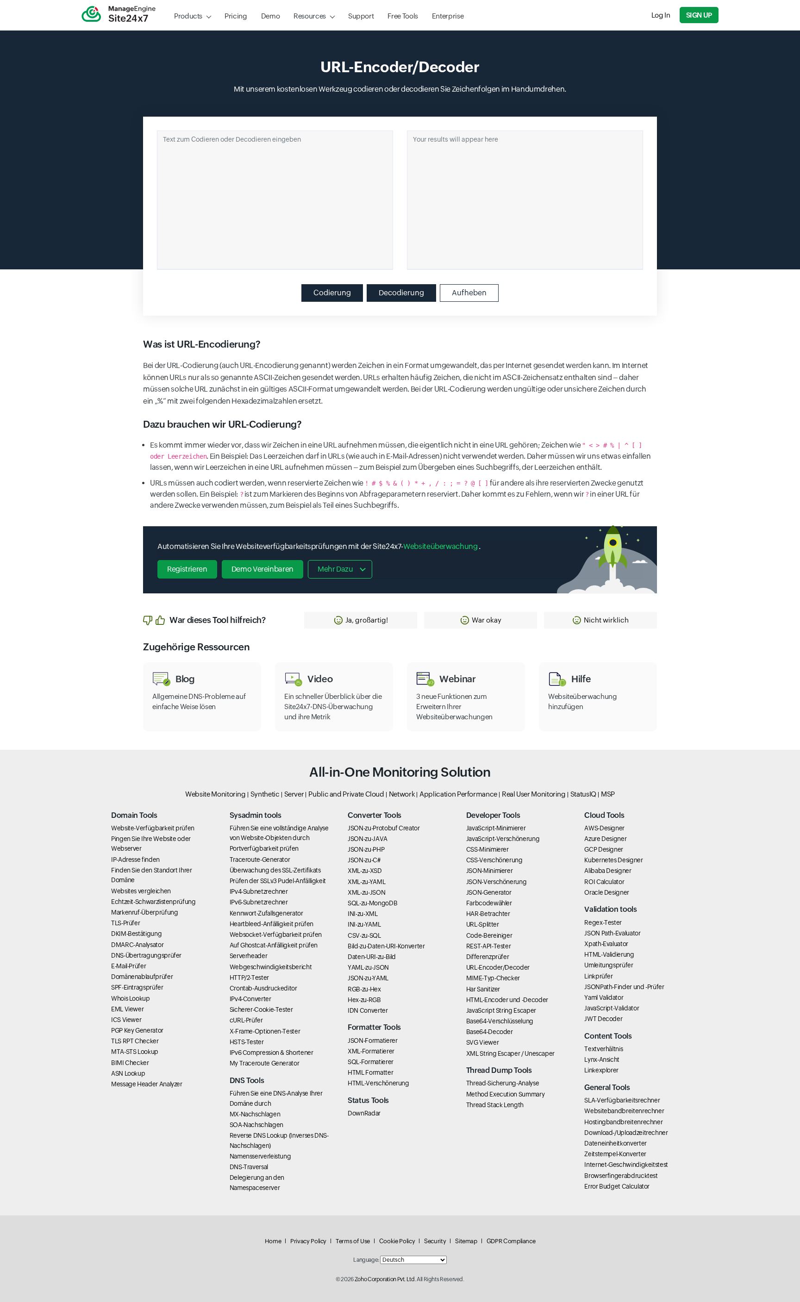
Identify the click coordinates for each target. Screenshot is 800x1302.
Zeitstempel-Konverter (615, 1154)
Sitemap (466, 1241)
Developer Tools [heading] (493, 815)
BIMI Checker (130, 1062)
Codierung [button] (332, 292)
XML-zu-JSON (366, 892)
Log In (660, 15)
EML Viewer (127, 1009)
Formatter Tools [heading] (374, 1027)
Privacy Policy (308, 1241)
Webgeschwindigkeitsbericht (271, 967)
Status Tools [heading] (368, 1100)
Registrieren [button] (187, 569)
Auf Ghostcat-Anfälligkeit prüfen (274, 945)
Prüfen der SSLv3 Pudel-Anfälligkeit (278, 881)
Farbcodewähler (489, 903)
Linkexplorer (601, 1070)
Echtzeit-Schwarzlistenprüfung (153, 901)
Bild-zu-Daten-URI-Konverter (386, 946)
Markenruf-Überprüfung (144, 912)
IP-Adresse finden (135, 859)
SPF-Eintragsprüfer (137, 987)
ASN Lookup (128, 1073)
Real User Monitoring (534, 794)
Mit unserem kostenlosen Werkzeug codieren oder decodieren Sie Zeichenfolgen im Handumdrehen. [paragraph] (400, 89)
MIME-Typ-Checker (493, 978)
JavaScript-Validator (611, 1008)
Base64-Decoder (489, 1031)
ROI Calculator (604, 881)
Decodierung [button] (401, 292)
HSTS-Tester (247, 1042)
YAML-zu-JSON (368, 967)
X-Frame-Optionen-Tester (265, 1031)
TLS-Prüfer (125, 923)
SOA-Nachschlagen (256, 1124)
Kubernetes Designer (613, 860)
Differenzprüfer (487, 956)
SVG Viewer (482, 1042)
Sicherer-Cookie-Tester (261, 1009)
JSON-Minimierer (489, 870)
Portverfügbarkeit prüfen (264, 848)
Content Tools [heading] (607, 1036)
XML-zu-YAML (366, 881)
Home (273, 1241)
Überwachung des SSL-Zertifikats (275, 870)
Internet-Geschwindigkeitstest (626, 1164)
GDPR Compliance (511, 1241)
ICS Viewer (126, 1019)
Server (294, 794)
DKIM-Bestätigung (136, 933)
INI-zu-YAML (364, 924)
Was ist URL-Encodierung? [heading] (201, 344)
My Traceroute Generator (265, 1063)
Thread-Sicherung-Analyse (502, 1083)
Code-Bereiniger (489, 935)
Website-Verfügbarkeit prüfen (152, 828)
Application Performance (458, 794)
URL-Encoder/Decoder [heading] (399, 66)
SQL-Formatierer (371, 1061)
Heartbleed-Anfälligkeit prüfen (271, 924)
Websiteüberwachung (441, 546)
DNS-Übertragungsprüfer (146, 955)
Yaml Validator (603, 997)
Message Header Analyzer (146, 1084)
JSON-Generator (489, 892)
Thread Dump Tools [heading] (499, 1070)
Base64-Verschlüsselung (499, 1021)
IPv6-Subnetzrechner (259, 902)
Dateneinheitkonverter (615, 1143)
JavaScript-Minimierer (495, 828)
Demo (270, 16)
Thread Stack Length (495, 1105)
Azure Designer (605, 838)
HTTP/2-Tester (249, 977)
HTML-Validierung (609, 954)
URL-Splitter (482, 924)
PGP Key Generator (137, 1030)
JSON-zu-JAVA (368, 838)
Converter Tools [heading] (374, 815)
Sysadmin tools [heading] (255, 815)
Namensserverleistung (260, 1156)
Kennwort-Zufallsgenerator (266, 913)
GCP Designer (603, 849)
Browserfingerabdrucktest (620, 1175)
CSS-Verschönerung (494, 860)
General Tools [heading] (607, 1087)
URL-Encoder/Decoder (498, 967)
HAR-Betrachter (488, 913)
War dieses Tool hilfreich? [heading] (217, 620)
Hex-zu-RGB (364, 999)
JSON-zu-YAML (368, 978)
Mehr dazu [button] (335, 569)
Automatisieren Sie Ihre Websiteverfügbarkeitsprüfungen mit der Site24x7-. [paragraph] (319, 546)
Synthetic (265, 794)
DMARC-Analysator (137, 944)
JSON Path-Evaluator (612, 933)
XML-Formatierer (371, 1051)
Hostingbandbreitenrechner (623, 1122)
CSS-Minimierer (487, 849)
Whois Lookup (130, 998)
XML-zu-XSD (364, 870)
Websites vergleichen (141, 891)
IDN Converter (368, 1010)
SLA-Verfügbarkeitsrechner (622, 1100)
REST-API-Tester (488, 946)
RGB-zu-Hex (364, 989)
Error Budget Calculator (617, 1186)
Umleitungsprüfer (608, 965)
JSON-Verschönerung (496, 881)
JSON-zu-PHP (366, 849)
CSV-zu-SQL (364, 935)
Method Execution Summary (505, 1094)
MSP (608, 794)
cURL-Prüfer (246, 1020)
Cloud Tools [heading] (604, 815)
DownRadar (364, 1113)
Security (435, 1241)
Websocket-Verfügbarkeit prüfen (276, 934)
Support (361, 16)
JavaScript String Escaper (501, 1010)
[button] (360, 620)
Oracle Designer (606, 892)
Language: (366, 1260)
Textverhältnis (603, 1049)
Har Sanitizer (483, 989)
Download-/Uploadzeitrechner (626, 1132)
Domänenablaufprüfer (142, 976)
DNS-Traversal (249, 1167)
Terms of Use (353, 1241)
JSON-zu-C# (364, 860)
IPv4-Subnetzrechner (259, 891)
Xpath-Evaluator (606, 943)
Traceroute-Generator (260, 859)
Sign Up (699, 15)
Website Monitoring (215, 794)
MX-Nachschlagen (255, 1114)
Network (402, 794)
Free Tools (403, 16)
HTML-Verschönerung (378, 1083)
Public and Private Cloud (346, 794)
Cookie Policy (397, 1241)
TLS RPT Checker (135, 1041)
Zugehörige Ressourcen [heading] (196, 647)
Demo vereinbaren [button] (262, 569)
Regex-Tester (603, 922)
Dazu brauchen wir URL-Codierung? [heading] (222, 424)
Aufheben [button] (469, 292)
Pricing (236, 16)
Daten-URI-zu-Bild (372, 956)
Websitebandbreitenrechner (624, 1111)
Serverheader (249, 955)
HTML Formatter (370, 1072)
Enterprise (447, 16)
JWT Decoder (603, 1018)
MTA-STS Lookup (134, 1051)
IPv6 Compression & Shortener (271, 1052)
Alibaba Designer (607, 870)
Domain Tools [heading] (134, 815)
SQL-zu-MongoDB (372, 903)
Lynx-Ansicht (601, 1059)
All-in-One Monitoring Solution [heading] (399, 772)
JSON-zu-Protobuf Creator (383, 828)
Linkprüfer (598, 976)
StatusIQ (583, 794)
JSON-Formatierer (372, 1040)
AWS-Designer (604, 828)
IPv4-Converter (250, 999)
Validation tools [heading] (610, 909)
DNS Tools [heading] (247, 1080)
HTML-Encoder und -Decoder (507, 999)
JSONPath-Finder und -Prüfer (624, 987)
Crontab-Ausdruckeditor (263, 988)
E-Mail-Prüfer (128, 966)
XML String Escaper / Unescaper (510, 1053)
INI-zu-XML (362, 913)
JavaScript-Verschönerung (502, 838)
